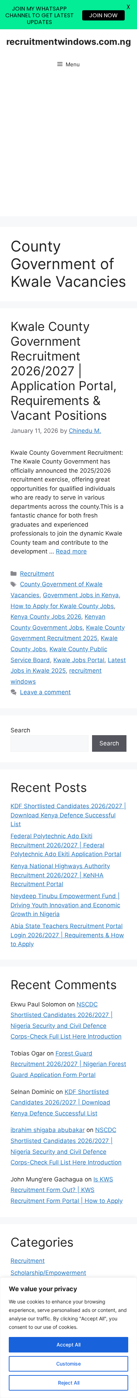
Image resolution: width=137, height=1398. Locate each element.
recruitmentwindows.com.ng (68, 41)
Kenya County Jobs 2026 (46, 616)
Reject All (68, 1383)
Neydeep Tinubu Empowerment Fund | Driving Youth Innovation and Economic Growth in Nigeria (65, 905)
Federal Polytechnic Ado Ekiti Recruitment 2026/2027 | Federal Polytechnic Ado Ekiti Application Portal (66, 845)
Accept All (68, 1345)
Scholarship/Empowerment (48, 1272)
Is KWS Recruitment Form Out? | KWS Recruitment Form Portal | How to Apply (67, 1190)
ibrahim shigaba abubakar (48, 1129)
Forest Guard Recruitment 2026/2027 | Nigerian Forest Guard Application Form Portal (68, 1064)
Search (20, 730)
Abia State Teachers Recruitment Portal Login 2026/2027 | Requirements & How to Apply (67, 935)
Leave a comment (45, 692)
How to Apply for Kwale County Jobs (62, 606)
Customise (68, 1364)
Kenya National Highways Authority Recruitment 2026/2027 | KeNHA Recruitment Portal (60, 875)
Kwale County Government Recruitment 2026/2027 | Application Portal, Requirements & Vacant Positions (64, 371)
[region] (68, 1337)
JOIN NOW (103, 15)
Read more (71, 551)
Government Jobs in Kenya (81, 595)
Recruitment (37, 573)
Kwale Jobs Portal (78, 660)
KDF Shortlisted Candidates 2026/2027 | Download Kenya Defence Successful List (68, 815)
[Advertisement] (68, 147)
